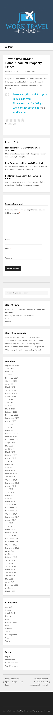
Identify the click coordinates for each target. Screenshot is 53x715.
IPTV (7, 318)
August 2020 (10, 443)
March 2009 (10, 591)
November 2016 (11, 542)
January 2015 (10, 560)
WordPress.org (11, 666)
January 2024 (10, 390)
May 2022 (9, 430)
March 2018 (10, 501)
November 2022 (11, 415)
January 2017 (10, 535)
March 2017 (10, 529)
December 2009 (11, 585)
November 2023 (11, 393)
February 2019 (11, 473)
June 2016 (9, 551)
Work (7, 641)
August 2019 (10, 458)
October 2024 (11, 381)
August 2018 (10, 486)
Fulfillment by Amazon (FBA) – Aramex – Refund (23, 177)
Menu (11, 47)
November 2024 (11, 378)
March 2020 (10, 452)
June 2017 (9, 526)
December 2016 (11, 538)
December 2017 (11, 508)
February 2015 (11, 557)
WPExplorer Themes (41, 711)
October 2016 (11, 545)
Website (8, 258)
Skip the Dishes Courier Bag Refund (27, 337)
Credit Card (10, 613)
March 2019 (10, 470)
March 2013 (10, 569)
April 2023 (9, 406)
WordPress (24, 711)
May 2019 (9, 464)
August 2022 (10, 421)
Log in (7, 657)
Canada (8, 610)
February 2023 (11, 412)
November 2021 (11, 433)
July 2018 (9, 489)
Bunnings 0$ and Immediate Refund (19, 315)
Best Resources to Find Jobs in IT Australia (24, 163)
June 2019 (9, 461)
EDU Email (9, 312)
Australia (8, 607)
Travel (7, 631)
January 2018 (10, 504)
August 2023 (10, 396)
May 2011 (9, 579)
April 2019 (9, 467)
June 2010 (9, 582)
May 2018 (9, 495)
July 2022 (9, 424)
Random (8, 628)
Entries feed (10, 659)
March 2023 (10, 409)
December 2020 (11, 440)
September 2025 (12, 365)
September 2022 (12, 418)
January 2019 (10, 477)
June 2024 (9, 384)
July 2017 (9, 523)
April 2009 (9, 588)
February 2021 (11, 436)
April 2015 (9, 554)
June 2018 (9, 492)
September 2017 (12, 517)
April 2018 (9, 498)
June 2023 (9, 402)
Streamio (8, 321)
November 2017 (11, 511)
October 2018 (11, 480)
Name (8, 239)
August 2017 (10, 520)
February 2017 (11, 532)
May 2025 (9, 371)
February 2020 (11, 455)
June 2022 (9, 427)
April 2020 (9, 449)
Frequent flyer (11, 622)
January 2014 (10, 566)
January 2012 (10, 576)
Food (7, 619)
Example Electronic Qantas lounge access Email (14, 682)
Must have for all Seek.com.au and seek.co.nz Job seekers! (38, 682)
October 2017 (11, 514)
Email (8, 248)
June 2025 (9, 368)
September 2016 (12, 548)
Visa (7, 638)
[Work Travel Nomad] (26, 21)
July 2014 (9, 563)
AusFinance (19, 112)
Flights (8, 616)
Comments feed (11, 663)
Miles (7, 625)
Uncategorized (29, 71)
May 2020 (9, 446)
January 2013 (10, 572)
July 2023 (9, 399)
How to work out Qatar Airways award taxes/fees (22, 149)
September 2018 (12, 483)
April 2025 (9, 375)
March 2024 (10, 387)
